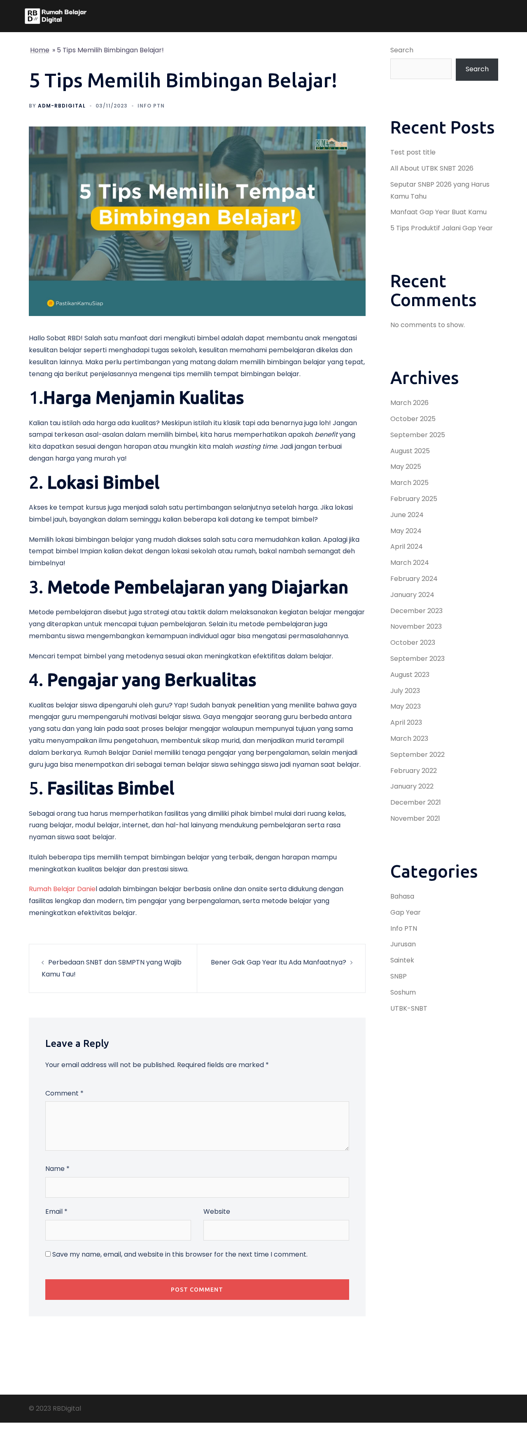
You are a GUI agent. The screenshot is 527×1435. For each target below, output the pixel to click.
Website (216, 1211)
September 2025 (417, 435)
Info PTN (151, 105)
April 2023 (406, 722)
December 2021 (415, 802)
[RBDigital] (55, 16)
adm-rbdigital (62, 105)
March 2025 (409, 482)
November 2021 (415, 818)
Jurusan (403, 944)
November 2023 (416, 626)
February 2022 (413, 770)
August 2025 (410, 451)
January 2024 (412, 594)
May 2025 (405, 466)
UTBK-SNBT (408, 1008)
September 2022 (417, 754)
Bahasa (402, 896)
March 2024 (409, 562)
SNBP (398, 976)
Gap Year (405, 912)
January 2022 (412, 786)
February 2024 (414, 578)
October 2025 (413, 419)
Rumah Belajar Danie (62, 889)
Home (39, 50)
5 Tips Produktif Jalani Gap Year (441, 228)
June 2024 (407, 515)
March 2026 (409, 402)
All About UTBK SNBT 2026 (431, 168)
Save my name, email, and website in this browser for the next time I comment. (180, 1254)
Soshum (403, 992)
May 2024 (406, 531)
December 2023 (416, 611)
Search (401, 50)
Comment (64, 1093)
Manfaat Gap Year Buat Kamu (438, 212)
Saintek (402, 960)
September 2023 (417, 658)
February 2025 (413, 498)
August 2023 (409, 674)
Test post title (413, 152)
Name (57, 1168)
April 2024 (406, 546)
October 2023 (412, 642)
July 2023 (405, 690)
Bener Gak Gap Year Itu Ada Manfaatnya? (278, 962)
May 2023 (405, 706)
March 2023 (409, 738)
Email (56, 1211)
